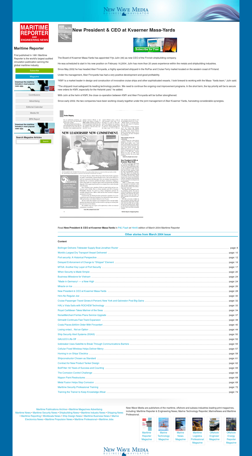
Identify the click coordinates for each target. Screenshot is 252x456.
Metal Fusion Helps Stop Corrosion (76, 382)
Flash (125, 227)
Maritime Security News (45, 412)
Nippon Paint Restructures (71, 377)
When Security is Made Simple (74, 271)
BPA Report (34, 118)
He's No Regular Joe (68, 295)
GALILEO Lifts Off (67, 339)
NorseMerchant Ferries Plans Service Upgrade (82, 315)
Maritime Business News (97, 416)
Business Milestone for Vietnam (74, 276)
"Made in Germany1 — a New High (76, 281)
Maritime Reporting (31, 416)
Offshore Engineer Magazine (214, 436)
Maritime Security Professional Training (78, 387)
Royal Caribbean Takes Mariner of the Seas (80, 310)
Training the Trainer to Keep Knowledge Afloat (81, 392)
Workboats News (52, 416)
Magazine (34, 76)
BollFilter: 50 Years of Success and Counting (81, 368)
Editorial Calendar (34, 106)
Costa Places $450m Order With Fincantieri (80, 324)
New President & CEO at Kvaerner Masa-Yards (82, 291)
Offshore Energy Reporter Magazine (231, 437)
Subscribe (34, 70)
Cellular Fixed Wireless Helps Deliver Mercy (81, 348)
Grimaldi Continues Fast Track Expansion (79, 319)
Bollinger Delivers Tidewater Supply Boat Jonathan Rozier (88, 247)
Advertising (34, 100)
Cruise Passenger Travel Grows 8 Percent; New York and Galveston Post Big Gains (101, 300)
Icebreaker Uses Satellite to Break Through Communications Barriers (93, 343)
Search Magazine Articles (29, 137)
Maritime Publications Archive (51, 409)
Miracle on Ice (65, 286)
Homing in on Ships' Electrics (73, 353)
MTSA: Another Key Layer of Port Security (79, 267)
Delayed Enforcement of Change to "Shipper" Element (86, 262)
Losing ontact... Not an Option (73, 329)
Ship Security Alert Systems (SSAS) (76, 334)
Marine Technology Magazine (164, 436)
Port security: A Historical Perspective (77, 257)
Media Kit (34, 112)
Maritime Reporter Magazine (147, 436)
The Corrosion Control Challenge (75, 372)
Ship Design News (73, 416)
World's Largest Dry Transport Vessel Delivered (82, 252)
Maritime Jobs (106, 419)
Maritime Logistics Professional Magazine (197, 437)
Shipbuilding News (69, 412)
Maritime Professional (86, 419)
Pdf (119, 227)
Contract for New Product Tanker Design (78, 363)
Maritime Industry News (93, 412)
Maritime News (23, 412)
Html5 (135, 227)
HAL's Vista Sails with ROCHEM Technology (81, 305)
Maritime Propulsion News (58, 419)
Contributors (34, 94)
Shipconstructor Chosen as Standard (77, 358)
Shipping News (115, 412)
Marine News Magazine (180, 436)
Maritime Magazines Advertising (85, 409)
